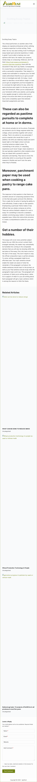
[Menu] (34, 4)
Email (6, 736)
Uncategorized (28, 23)
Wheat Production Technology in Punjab (15, 568)
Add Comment (8, 748)
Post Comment (8, 771)
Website (6, 742)
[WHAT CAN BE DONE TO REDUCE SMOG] (18, 361)
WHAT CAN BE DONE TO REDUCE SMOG (16, 429)
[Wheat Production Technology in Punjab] (18, 500)
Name (6, 731)
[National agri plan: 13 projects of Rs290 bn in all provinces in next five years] (18, 639)
